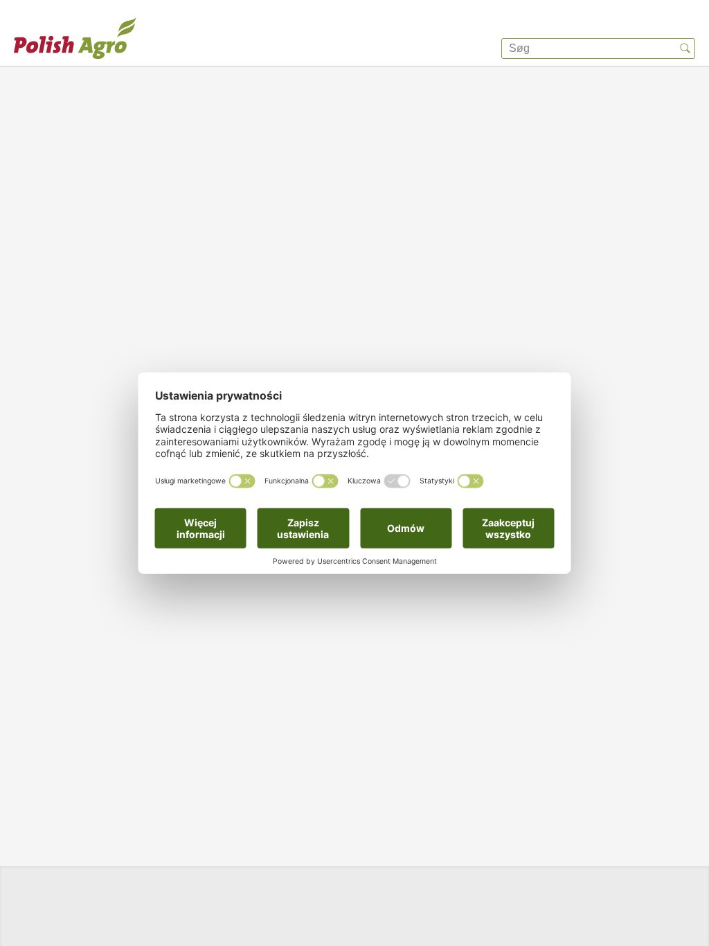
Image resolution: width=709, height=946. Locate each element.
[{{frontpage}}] (75, 38)
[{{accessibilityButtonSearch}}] (684, 48)
